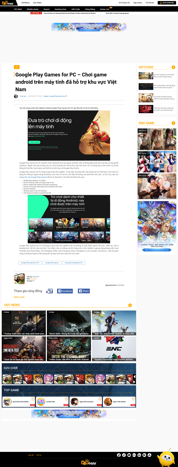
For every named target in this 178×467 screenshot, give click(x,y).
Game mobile (8, 338)
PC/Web (6, 312)
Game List (104, 9)
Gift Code (75, 9)
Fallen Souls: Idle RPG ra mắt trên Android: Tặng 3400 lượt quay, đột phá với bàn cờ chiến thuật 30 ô (69, 359)
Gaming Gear (60, 9)
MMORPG (36, 277)
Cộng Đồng (90, 9)
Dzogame (33, 279)
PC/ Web (18, 9)
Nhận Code (161, 76)
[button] (134, 382)
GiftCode (146, 67)
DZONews (26, 3)
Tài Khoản (150, 3)
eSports (96, 338)
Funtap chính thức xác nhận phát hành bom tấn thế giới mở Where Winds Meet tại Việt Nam (24, 333)
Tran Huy (23, 96)
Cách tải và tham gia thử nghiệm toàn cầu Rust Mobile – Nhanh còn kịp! (24, 359)
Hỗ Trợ (39, 455)
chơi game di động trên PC (74, 263)
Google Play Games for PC (30, 263)
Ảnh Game (146, 123)
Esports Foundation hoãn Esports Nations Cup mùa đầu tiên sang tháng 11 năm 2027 (114, 359)
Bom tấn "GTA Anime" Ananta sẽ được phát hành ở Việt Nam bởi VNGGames (115, 333)
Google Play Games (52, 263)
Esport (47, 9)
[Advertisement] (89, 48)
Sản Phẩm (37, 3)
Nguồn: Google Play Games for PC (55, 96)
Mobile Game (33, 9)
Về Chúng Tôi (124, 3)
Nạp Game (138, 3)
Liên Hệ (30, 455)
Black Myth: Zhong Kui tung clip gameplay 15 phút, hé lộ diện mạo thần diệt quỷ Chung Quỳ (86, 13)
